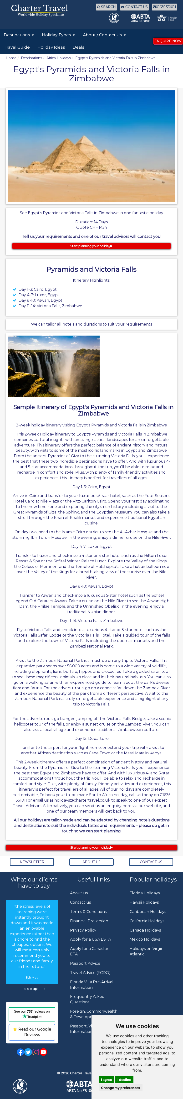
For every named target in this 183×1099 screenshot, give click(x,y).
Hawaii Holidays (144, 902)
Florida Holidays (145, 893)
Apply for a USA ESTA (90, 939)
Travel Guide (17, 47)
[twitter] (28, 1051)
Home (11, 58)
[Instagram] (36, 1051)
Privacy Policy (83, 930)
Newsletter (32, 862)
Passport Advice (85, 963)
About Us (91, 862)
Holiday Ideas (51, 47)
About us (79, 893)
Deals (78, 47)
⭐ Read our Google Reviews (32, 1032)
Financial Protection (89, 921)
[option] (32, 949)
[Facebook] (20, 1051)
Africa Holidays (58, 58)
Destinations (31, 58)
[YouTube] (43, 1051)
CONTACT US (136, 7)
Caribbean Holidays (148, 911)
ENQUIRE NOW (168, 41)
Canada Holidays (145, 930)
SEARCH (108, 7)
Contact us (80, 902)
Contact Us (151, 862)
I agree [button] (106, 1080)
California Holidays (147, 921)
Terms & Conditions (88, 911)
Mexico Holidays (145, 939)
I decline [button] (124, 1080)
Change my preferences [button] (120, 1088)
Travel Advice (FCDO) (90, 972)
